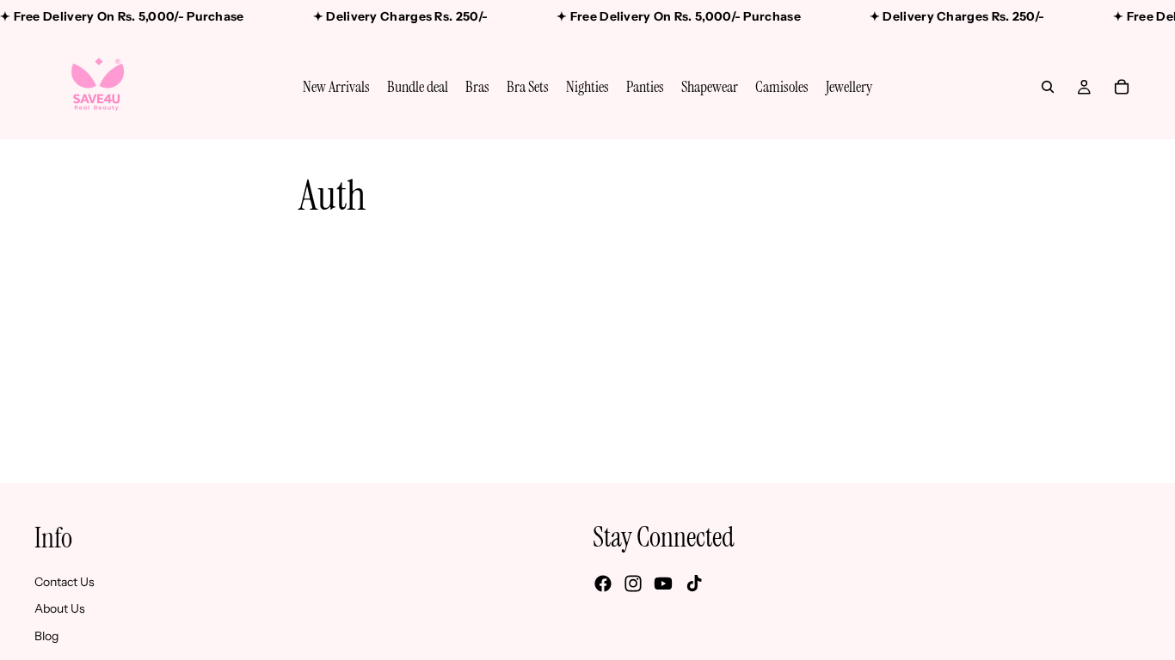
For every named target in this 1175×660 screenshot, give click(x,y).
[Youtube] (663, 583)
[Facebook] (603, 583)
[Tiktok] (694, 583)
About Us (59, 608)
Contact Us (64, 581)
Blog (46, 635)
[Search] (1048, 87)
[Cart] (1122, 87)
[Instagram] (633, 583)
